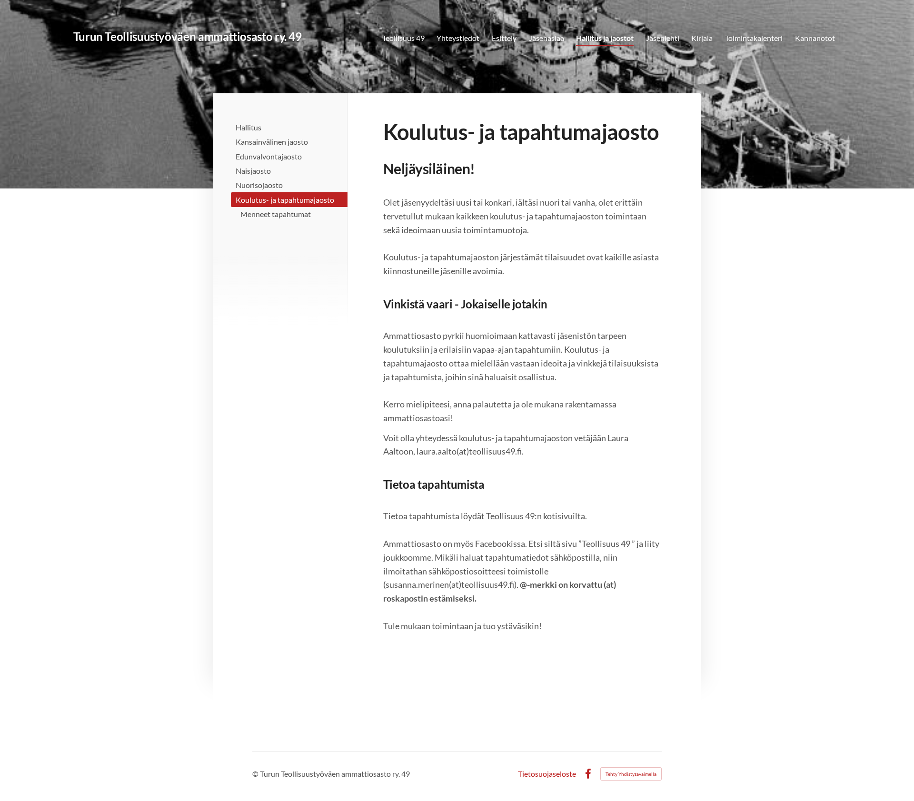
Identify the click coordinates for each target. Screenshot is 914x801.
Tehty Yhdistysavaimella (631, 774)
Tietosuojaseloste (547, 774)
